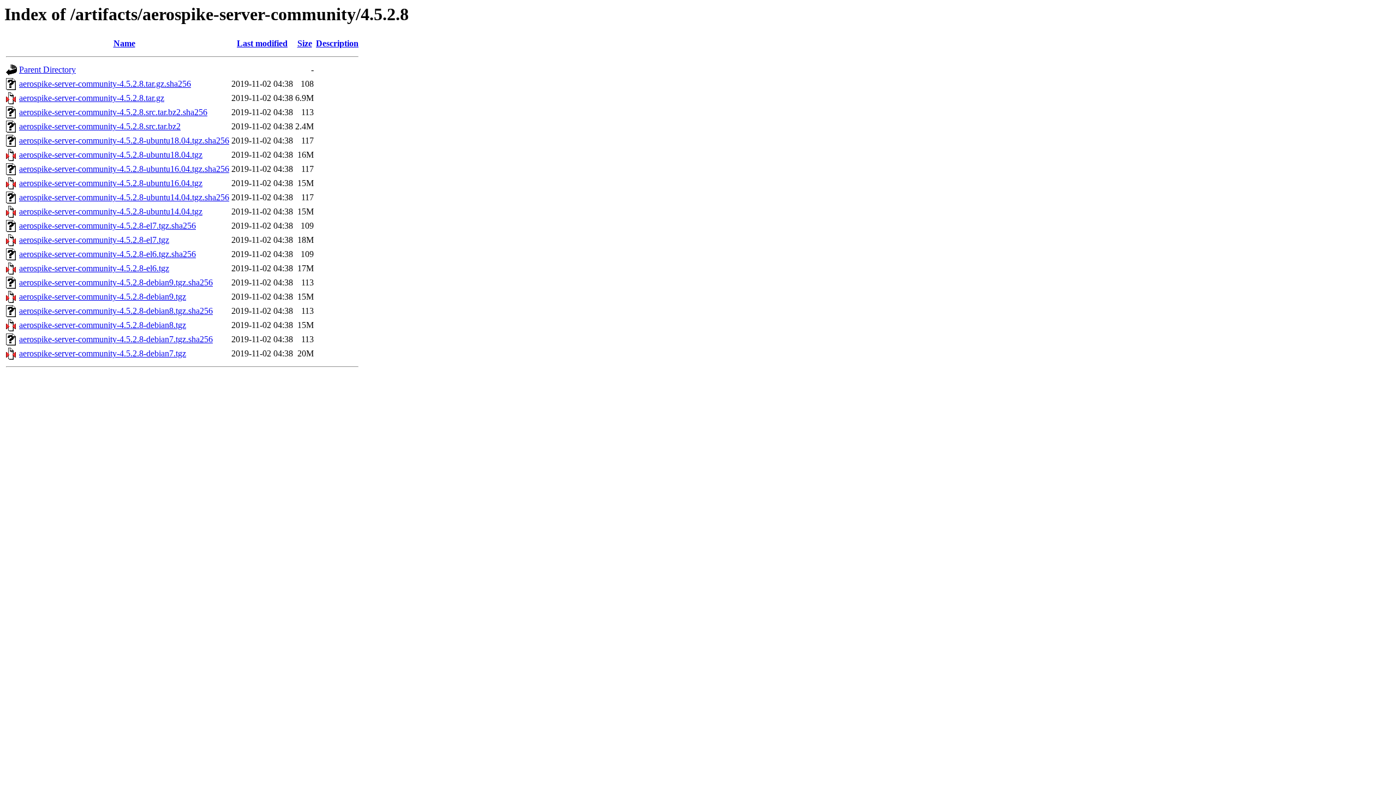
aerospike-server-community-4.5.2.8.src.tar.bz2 (100, 126)
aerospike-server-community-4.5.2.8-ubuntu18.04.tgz (110, 154)
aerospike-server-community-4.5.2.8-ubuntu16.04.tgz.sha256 (124, 169)
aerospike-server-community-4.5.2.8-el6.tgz (94, 268)
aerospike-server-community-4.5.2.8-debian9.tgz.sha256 (116, 282)
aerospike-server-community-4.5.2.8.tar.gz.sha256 (105, 83)
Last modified (262, 43)
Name (124, 43)
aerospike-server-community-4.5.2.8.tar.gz (91, 98)
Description (337, 43)
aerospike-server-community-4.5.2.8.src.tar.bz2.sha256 (113, 112)
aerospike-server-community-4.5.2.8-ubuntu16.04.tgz (110, 183)
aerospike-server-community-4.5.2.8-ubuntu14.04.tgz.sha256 (124, 197)
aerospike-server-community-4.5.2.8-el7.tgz (94, 240)
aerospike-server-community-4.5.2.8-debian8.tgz (102, 325)
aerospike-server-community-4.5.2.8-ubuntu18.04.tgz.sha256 (124, 140)
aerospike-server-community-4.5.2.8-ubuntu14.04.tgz (110, 211)
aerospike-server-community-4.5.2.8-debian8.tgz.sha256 (116, 310)
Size (304, 43)
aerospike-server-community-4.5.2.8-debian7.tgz (102, 353)
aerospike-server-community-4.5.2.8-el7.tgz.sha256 (107, 225)
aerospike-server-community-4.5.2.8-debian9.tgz (102, 296)
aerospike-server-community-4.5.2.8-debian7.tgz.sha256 (116, 339)
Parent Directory (47, 69)
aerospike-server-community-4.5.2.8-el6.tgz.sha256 (107, 254)
